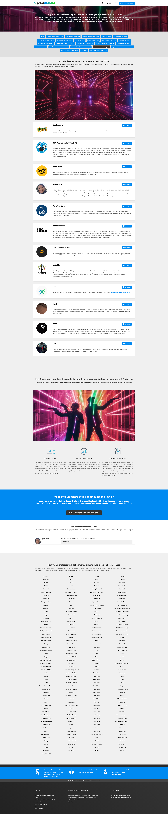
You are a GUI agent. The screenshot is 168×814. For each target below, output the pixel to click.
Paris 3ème (97, 711)
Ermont (71, 579)
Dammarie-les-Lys (46, 734)
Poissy (97, 741)
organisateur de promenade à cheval (122, 47)
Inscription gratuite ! (127, 3)
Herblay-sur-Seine (71, 634)
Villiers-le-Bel (122, 734)
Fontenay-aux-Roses (71, 592)
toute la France (53, 473)
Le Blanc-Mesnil (71, 663)
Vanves (122, 695)
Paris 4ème (97, 715)
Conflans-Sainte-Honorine (46, 715)
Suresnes (122, 673)
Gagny (71, 605)
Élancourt (46, 750)
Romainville (122, 589)
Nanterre (96, 621)
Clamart (46, 699)
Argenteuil (46, 589)
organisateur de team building (69, 50)
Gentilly (71, 618)
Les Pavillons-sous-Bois (71, 705)
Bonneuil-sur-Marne (46, 627)
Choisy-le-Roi (46, 695)
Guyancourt (71, 631)
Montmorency (97, 608)
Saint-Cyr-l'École (122, 602)
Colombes (46, 708)
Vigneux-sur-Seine (122, 705)
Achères (46, 576)
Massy (71, 747)
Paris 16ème (96, 689)
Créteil (46, 731)
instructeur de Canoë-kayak (46, 40)
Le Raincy (71, 692)
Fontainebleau (71, 589)
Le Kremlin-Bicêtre (71, 673)
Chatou (46, 676)
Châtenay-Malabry (46, 669)
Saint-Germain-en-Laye (122, 615)
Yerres (122, 750)
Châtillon (45, 673)
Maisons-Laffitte (71, 734)
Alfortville (46, 579)
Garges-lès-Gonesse (71, 611)
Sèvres (122, 660)
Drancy (46, 741)
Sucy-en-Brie (122, 669)
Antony (46, 582)
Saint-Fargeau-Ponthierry (122, 611)
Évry (71, 585)
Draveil (46, 744)
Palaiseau (96, 663)
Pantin (97, 666)
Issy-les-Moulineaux (71, 640)
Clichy (46, 702)
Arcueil (46, 585)
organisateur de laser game (101, 47)
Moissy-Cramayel (97, 589)
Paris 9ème (97, 731)
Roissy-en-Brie (122, 585)
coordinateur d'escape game (90, 36)
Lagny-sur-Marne (71, 660)
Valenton (122, 692)
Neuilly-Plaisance (97, 627)
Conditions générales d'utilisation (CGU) (45, 799)
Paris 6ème (97, 721)
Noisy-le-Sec (96, 647)
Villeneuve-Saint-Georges (122, 721)
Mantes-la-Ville (71, 744)
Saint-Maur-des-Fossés (122, 624)
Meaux (97, 576)
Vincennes (122, 741)
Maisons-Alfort (71, 731)
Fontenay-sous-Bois (71, 595)
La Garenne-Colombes (71, 657)
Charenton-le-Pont (46, 666)
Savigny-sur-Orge (122, 650)
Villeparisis (122, 724)
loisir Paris (71, 802)
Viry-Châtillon (122, 744)
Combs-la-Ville (46, 711)
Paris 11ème (96, 673)
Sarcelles (122, 640)
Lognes (71, 724)
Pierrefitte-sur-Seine (97, 734)
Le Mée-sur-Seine (71, 676)
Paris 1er (96, 702)
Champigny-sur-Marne (46, 660)
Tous (42, 36)
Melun (96, 579)
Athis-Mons (46, 595)
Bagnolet (45, 608)
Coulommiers (46, 724)
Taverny (122, 676)
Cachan (46, 653)
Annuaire (37, 795)
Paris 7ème (97, 724)
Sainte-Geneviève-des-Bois (122, 608)
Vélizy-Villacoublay (122, 699)
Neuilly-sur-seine (96, 634)
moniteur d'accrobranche (109, 40)
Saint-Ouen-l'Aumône (122, 631)
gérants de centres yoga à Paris (120, 292)
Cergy (46, 657)
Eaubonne (46, 747)
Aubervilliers (46, 598)
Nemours (96, 624)
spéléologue (84, 50)
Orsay (96, 653)
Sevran (122, 657)
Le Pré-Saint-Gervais (71, 689)
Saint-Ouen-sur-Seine (122, 634)
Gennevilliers (71, 615)
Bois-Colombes (46, 618)
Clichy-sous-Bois (46, 705)
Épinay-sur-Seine (46, 753)
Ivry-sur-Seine (71, 644)
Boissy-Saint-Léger (46, 621)
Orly (97, 650)
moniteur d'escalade (41, 47)
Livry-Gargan (71, 721)
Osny (96, 657)
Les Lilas (71, 699)
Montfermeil (96, 595)
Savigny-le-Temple (122, 647)
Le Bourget (71, 666)
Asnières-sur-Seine (46, 592)
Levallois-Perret (71, 711)
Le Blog (105, 3)
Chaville (46, 679)
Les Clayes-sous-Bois (71, 695)
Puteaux (122, 576)
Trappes (122, 686)
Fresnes (71, 602)
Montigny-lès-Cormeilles (97, 605)
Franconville (71, 598)
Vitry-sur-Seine (122, 747)
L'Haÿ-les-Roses (71, 715)
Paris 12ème (96, 676)
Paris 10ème (96, 669)
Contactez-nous (39, 808)
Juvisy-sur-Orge (71, 650)
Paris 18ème (96, 695)
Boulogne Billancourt (46, 631)
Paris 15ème (96, 686)
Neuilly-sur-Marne (97, 631)
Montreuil (96, 611)
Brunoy (46, 644)
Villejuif (122, 708)
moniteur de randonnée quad (85, 43)
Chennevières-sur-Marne (46, 686)
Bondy (46, 624)
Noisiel (97, 640)
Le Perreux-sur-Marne (71, 679)
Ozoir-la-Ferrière (96, 660)
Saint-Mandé (122, 621)
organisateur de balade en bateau (81, 47)
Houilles (71, 637)
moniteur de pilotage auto (45, 43)
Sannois (122, 637)
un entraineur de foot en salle (98, 50)
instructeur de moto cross (64, 40)
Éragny (71, 576)
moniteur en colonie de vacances (59, 47)
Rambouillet (122, 579)
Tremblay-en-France (122, 689)
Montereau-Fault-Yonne (96, 592)
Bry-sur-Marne (46, 647)
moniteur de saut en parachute (105, 43)
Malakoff (71, 737)
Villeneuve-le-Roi (122, 718)
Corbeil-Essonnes (46, 718)
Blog (36, 806)
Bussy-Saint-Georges (46, 650)
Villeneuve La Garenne (122, 715)
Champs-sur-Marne (45, 663)
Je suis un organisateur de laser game (84, 513)
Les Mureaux (71, 702)
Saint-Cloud (122, 598)
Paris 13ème (96, 679)
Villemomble (122, 711)
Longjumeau (71, 728)
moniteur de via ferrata (123, 43)
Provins (97, 750)
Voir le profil (127, 125)
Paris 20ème (96, 705)
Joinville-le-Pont (71, 647)
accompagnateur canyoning (55, 36)
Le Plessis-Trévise (71, 686)
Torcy (122, 682)
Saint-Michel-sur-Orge (122, 627)
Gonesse (71, 624)
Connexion (114, 3)
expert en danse (106, 36)
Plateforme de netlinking (41, 804)
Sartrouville (122, 644)
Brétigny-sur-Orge (46, 637)
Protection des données (41, 802)
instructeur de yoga (93, 40)
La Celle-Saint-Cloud (71, 653)
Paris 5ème (97, 718)
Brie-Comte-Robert (46, 640)
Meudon (96, 582)
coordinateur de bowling (73, 36)
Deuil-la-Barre (46, 737)
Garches (71, 608)
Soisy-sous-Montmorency (122, 663)
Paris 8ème (97, 728)
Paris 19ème (96, 699)
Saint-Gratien (122, 618)
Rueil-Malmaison (122, 595)
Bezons (46, 611)
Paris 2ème (97, 708)
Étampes (71, 582)
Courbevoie (46, 728)
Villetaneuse (122, 731)
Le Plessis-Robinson (71, 682)
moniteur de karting (124, 40)
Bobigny (46, 615)
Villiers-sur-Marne (122, 737)
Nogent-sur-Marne (97, 637)
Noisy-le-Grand (97, 644)
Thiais (122, 679)
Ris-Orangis (122, 582)
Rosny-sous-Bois (122, 592)
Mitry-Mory (97, 585)
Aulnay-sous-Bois (46, 602)
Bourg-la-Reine (46, 634)
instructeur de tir (80, 40)
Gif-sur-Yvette (71, 621)
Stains (122, 666)
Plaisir (96, 737)
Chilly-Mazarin (46, 692)
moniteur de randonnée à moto (65, 43)
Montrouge (97, 615)
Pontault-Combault (96, 744)
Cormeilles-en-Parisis (46, 721)
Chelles (46, 682)
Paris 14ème (96, 682)
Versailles (122, 702)
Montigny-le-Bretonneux (97, 602)
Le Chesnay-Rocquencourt (71, 669)
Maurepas (71, 750)
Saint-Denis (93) (122, 605)
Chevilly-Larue (46, 689)
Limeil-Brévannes (71, 718)
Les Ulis (71, 708)
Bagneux (45, 605)
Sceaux (122, 653)
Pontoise (96, 747)
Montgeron (97, 598)
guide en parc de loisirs (120, 36)
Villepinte (122, 728)
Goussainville (71, 627)
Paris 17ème (96, 692)
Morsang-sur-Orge (97, 618)
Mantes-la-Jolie (71, 741)
